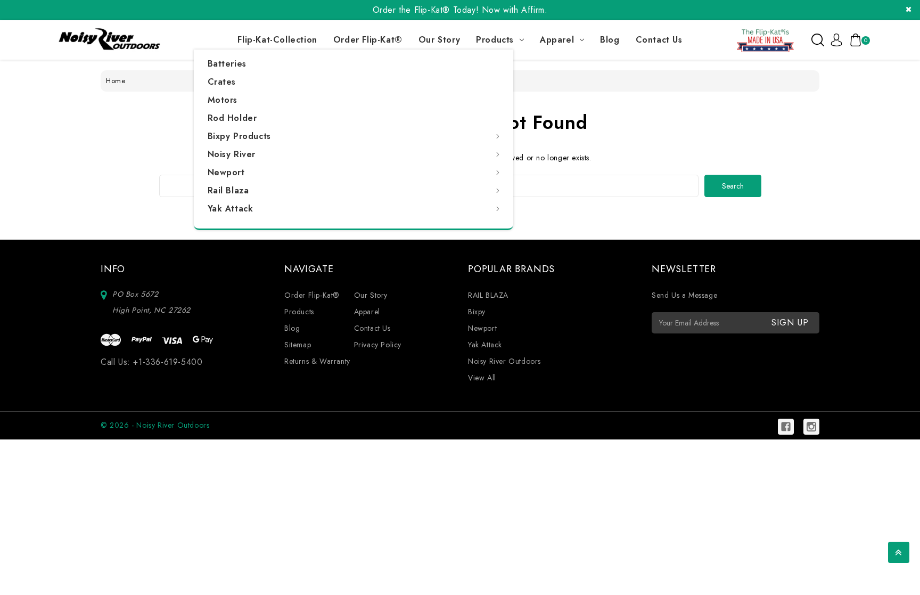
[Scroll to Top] (898, 552)
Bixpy (477, 311)
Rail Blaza (228, 190)
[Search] (817, 40)
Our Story (439, 40)
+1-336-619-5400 (167, 362)
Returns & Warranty (317, 361)
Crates (222, 82)
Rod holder (232, 118)
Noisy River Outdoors (504, 361)
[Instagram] (811, 427)
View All (482, 377)
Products (495, 40)
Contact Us (659, 40)
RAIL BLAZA (488, 295)
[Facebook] (786, 427)
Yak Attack (230, 208)
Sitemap (297, 344)
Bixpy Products (239, 136)
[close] (908, 9)
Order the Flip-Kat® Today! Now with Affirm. (460, 10)
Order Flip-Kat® (367, 40)
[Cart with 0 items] (853, 40)
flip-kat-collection (277, 40)
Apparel (557, 40)
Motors (223, 100)
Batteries (227, 64)
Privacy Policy (377, 344)
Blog (609, 40)
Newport (226, 172)
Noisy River (232, 154)
